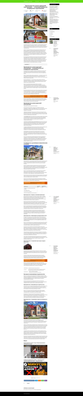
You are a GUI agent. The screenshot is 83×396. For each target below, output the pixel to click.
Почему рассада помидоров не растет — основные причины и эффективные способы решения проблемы (56, 51)
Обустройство (37, 1)
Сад (46, 1)
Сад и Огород (50, 1)
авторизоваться (38, 389)
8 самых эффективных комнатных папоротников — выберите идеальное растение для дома (56, 149)
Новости (54, 1)
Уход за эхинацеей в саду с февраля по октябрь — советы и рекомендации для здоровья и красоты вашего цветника (56, 199)
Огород (41, 1)
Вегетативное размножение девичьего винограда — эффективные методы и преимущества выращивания (55, 248)
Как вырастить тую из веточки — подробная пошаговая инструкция (56, 42)
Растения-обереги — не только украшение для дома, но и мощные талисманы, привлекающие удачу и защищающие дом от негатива (54, 10)
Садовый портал (28, 1)
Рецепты (44, 1)
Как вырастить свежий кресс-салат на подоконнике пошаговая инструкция (54, 17)
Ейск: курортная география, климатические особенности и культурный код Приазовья (54, 7)
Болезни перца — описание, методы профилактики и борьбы (56, 98)
